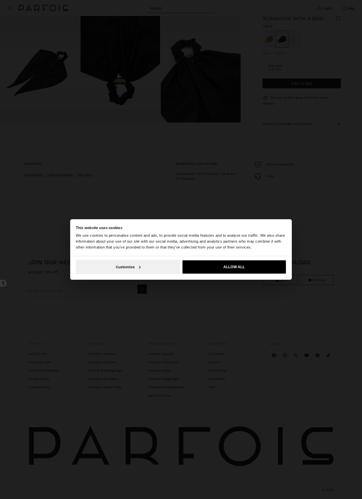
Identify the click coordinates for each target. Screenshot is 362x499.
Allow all (234, 267)
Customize (125, 267)
